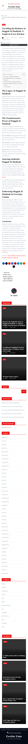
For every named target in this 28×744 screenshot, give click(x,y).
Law (3, 608)
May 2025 (4, 480)
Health (3, 601)
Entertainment (5, 591)
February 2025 (5, 491)
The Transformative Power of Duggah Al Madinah (12, 79)
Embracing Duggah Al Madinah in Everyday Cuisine (13, 84)
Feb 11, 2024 (12, 327)
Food (4, 24)
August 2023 (4, 548)
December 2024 (5, 498)
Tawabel (8, 39)
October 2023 (5, 541)
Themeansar (24, 729)
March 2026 (4, 448)
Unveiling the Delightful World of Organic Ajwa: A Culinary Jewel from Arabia (13, 349)
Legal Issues (4, 612)
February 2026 (5, 451)
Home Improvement (6, 605)
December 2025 (5, 458)
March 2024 (4, 523)
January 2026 (5, 455)
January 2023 (5, 566)
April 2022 (4, 569)
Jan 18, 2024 (12, 352)
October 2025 (5, 462)
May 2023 (4, 555)
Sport (3, 619)
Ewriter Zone (14, 7)
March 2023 (4, 562)
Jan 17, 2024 (12, 378)
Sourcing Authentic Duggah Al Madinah (12, 81)
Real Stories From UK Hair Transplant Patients (12, 406)
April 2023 (4, 559)
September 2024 (5, 501)
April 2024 (4, 519)
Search (5, 387)
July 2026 (4, 441)
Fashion (3, 594)
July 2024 (4, 509)
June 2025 (4, 476)
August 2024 (4, 505)
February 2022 (5, 573)
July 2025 (4, 473)
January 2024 (5, 530)
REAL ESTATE (5, 616)
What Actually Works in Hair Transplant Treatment (13, 417)
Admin (7, 37)
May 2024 (4, 516)
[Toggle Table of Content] (23, 74)
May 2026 (4, 444)
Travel (3, 626)
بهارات (4, 250)
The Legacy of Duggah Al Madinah (11, 76)
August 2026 (4, 437)
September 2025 (5, 466)
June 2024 (4, 512)
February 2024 (5, 526)
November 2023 (5, 537)
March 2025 (4, 487)
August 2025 (4, 469)
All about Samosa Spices (10, 376)
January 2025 (5, 494)
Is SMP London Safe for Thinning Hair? (11, 402)
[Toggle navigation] (3, 6)
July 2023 (4, 551)
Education (4, 587)
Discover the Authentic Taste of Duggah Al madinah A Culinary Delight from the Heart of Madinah (14, 323)
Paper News (17, 729)
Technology (4, 623)
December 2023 (5, 534)
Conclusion (8, 86)
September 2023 (5, 544)
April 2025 (4, 483)
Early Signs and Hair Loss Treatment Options (12, 413)
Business (4, 583)
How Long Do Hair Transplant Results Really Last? (13, 410)
